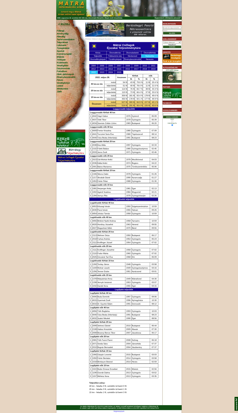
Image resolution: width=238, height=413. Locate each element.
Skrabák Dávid (103, 177)
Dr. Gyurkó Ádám (104, 304)
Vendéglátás (62, 65)
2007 (119, 66)
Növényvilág (62, 34)
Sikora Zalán (102, 174)
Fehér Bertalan (103, 358)
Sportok (60, 51)
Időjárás (60, 57)
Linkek (60, 86)
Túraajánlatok (63, 48)
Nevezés (150, 59)
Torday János (103, 264)
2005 (102, 66)
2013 (102, 69)
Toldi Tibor (101, 120)
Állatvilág (61, 36)
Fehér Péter (102, 181)
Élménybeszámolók (66, 77)
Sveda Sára (102, 344)
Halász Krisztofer (104, 329)
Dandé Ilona (102, 286)
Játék (59, 91)
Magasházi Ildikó (104, 228)
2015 (119, 69)
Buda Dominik (103, 297)
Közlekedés (62, 62)
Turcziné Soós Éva (105, 134)
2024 (110, 72)
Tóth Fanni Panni (104, 340)
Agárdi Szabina (104, 192)
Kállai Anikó (102, 163)
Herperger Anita (104, 188)
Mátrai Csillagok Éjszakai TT (102, 39)
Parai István (102, 210)
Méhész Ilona (103, 376)
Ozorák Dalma (103, 373)
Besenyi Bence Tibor (106, 333)
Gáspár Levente (104, 354)
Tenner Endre (103, 271)
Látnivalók (61, 45)
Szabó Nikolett (103, 318)
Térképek (61, 60)
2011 (153, 66)
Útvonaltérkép (150, 53)
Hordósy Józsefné (105, 224)
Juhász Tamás (103, 213)
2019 (153, 69)
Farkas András (103, 239)
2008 (127, 66)
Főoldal (88, 39)
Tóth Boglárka (103, 311)
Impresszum (119, 411)
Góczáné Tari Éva (105, 257)
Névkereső (132, 56)
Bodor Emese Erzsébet (107, 369)
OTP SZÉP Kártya (172, 70)
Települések (62, 42)
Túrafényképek (115, 59)
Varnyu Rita (102, 196)
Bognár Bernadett (105, 347)
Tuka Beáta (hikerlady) (107, 138)
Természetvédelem (65, 39)
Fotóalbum (62, 71)
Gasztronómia (63, 68)
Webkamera (62, 89)
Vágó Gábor (102, 116)
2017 (136, 69)
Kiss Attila (101, 145)
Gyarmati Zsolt (103, 300)
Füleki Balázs (103, 149)
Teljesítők (98, 56)
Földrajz (60, 31)
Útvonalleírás (115, 53)
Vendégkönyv (63, 83)
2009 (136, 66)
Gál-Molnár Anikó (104, 159)
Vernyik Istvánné (104, 282)
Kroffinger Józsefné (105, 250)
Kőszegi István (103, 206)
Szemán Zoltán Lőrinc (107, 123)
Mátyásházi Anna (104, 279)
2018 (145, 69)
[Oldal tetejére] (236, 410)
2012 (93, 69)
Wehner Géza (103, 235)
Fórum (60, 80)
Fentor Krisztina (104, 130)
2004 (93, 66)
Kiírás (97, 53)
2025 (119, 72)
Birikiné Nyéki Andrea (106, 221)
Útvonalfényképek (98, 59)
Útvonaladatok (132, 53)
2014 (110, 69)
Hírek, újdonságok (65, 74)
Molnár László (103, 268)
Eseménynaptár (64, 54)
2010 (145, 66)
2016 (127, 69)
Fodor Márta (102, 253)
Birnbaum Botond (105, 362)
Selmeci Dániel (103, 325)
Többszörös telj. (115, 56)
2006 (110, 66)
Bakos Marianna (104, 167)
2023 (102, 72)
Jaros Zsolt (102, 152)
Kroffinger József (104, 242)
